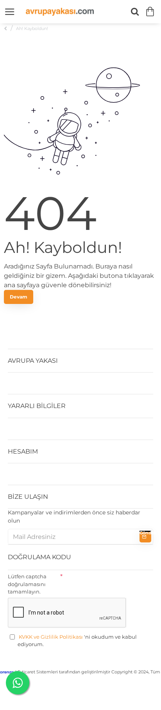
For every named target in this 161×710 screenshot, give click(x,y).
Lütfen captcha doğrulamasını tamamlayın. (27, 584)
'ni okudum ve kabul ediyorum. (77, 641)
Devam (18, 297)
